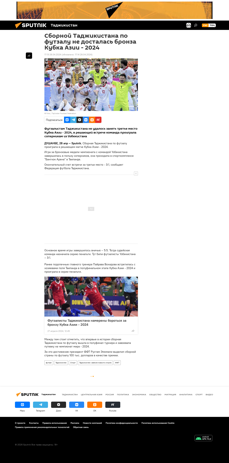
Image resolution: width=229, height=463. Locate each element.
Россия (109, 394)
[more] (133, 331)
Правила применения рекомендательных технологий (42, 427)
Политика (123, 394)
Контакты (34, 423)
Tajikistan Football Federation (64, 113)
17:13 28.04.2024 (52, 54)
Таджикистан (61, 362)
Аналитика (185, 394)
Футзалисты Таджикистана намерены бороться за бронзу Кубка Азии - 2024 (87, 322)
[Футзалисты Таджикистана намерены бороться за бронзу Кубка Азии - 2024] (91, 297)
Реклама (75, 423)
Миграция (170, 394)
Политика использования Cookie (157, 423)
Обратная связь (81, 427)
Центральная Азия (91, 394)
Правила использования (54, 423)
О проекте (20, 423)
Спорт (73, 362)
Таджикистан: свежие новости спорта (95, 362)
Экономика (139, 394)
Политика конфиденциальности (122, 423)
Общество (155, 394)
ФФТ (117, 362)
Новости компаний (92, 423)
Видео (209, 394)
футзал (49, 362)
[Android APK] (203, 438)
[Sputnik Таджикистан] (32, 29)
